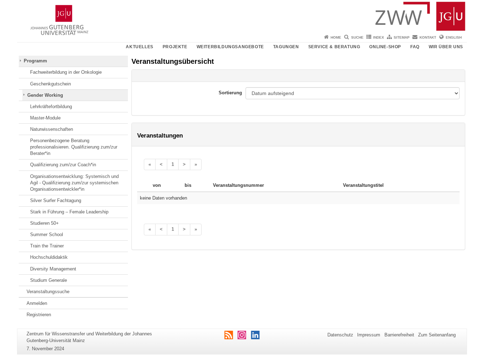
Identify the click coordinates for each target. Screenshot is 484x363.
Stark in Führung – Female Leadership (69, 211)
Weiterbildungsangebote (230, 46)
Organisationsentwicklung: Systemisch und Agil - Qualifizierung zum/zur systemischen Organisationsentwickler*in (74, 183)
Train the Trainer (47, 245)
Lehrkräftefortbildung (51, 106)
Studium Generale (48, 280)
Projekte (175, 46)
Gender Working (45, 95)
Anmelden (37, 303)
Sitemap (402, 37)
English (454, 37)
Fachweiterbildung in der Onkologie (66, 72)
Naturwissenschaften (51, 129)
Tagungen (286, 46)
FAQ (415, 46)
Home (336, 37)
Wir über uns (446, 46)
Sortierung (230, 92)
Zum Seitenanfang (437, 334)
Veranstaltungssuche (48, 291)
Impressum (368, 334)
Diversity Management (53, 269)
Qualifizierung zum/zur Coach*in (63, 164)
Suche (357, 37)
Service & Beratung (334, 46)
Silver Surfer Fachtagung (55, 200)
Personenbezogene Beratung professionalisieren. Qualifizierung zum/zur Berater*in (73, 147)
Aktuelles (139, 46)
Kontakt (428, 37)
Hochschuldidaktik (49, 257)
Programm (35, 60)
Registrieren (39, 314)
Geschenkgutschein (50, 83)
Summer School (46, 234)
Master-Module (45, 118)
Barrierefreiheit (399, 334)
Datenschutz (340, 334)
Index (378, 37)
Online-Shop (385, 46)
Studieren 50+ (44, 223)
